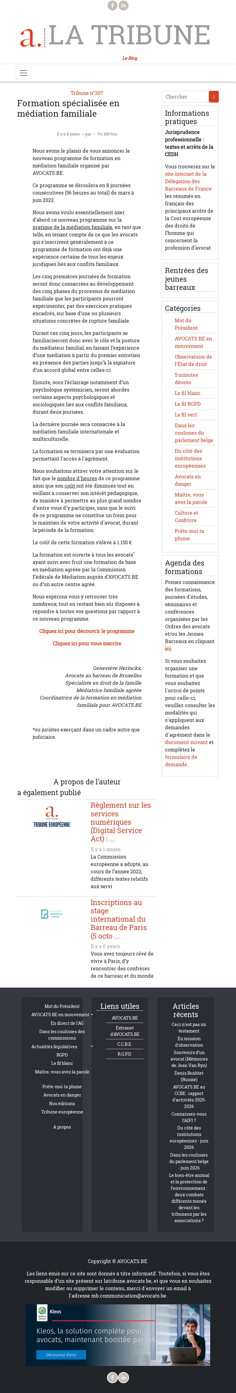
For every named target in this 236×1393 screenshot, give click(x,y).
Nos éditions (62, 1103)
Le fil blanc (187, 393)
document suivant (186, 742)
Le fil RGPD (188, 404)
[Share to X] (62, 763)
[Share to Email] (99, 763)
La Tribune (129, 34)
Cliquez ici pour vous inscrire (87, 643)
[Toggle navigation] (23, 73)
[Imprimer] (124, 763)
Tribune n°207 (87, 93)
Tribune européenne (62, 1112)
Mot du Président (62, 1006)
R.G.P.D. (125, 1054)
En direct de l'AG (67, 1023)
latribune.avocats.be (127, 1281)
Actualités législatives (54, 1046)
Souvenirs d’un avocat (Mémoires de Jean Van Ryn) (189, 1058)
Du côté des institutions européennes (190, 458)
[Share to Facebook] (50, 763)
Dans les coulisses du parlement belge (194, 433)
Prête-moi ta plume (62, 1086)
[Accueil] (32, 38)
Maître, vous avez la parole (62, 1072)
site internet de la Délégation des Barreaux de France (188, 181)
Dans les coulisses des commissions (62, 1035)
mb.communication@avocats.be (128, 1295)
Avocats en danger (62, 1095)
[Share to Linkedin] (87, 763)
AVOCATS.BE (125, 1018)
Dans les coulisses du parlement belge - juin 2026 (189, 1161)
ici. (168, 648)
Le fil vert (186, 414)
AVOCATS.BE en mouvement (60, 1014)
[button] (111, 763)
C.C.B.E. (124, 1044)
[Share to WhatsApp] (75, 763)
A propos (62, 1127)
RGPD (62, 1055)
